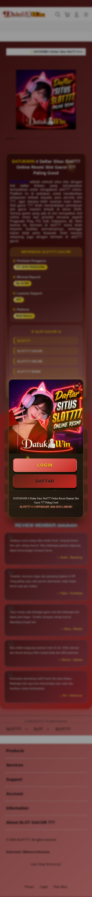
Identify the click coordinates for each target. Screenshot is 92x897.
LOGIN (45, 465)
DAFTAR (45, 481)
